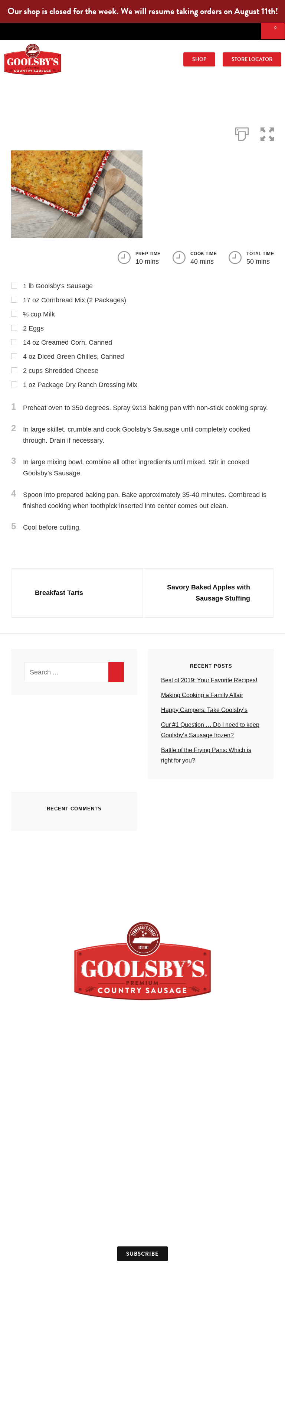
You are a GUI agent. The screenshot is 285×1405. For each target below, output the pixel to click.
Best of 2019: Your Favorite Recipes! (209, 680)
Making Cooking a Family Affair (202, 695)
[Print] (242, 133)
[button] (133, 59)
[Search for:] (74, 672)
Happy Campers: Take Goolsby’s (204, 710)
